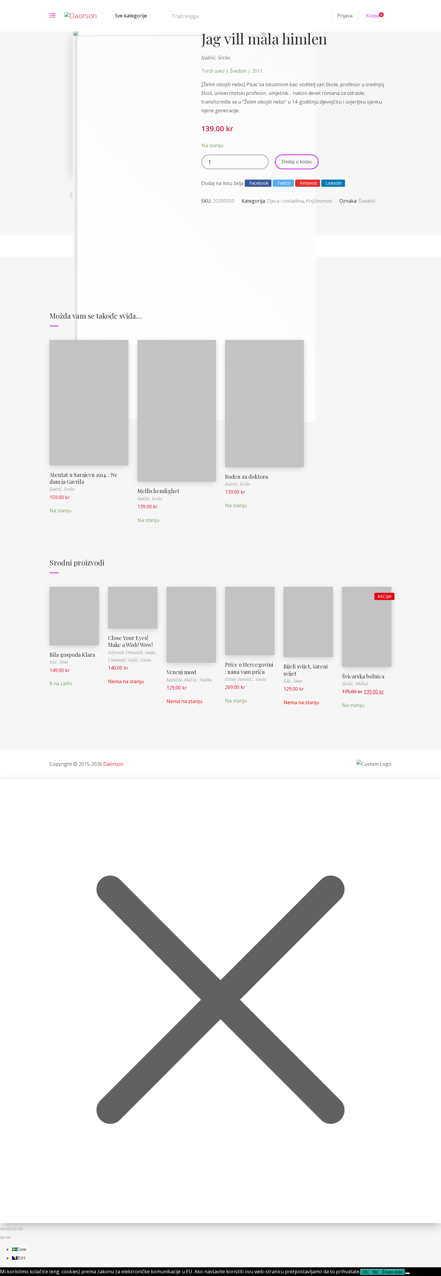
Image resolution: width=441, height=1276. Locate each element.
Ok (365, 1272)
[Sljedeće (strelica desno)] (8, 1237)
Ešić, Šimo (59, 662)
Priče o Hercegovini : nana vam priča (249, 668)
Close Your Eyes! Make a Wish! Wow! (130, 641)
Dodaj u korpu (297, 161)
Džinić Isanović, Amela (245, 679)
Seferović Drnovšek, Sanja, (132, 652)
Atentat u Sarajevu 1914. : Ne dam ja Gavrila (84, 478)
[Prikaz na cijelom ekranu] (8, 1229)
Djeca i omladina (285, 201)
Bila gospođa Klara (72, 654)
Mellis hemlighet (158, 491)
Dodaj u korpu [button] (89, 398)
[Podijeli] (14, 1229)
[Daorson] (80, 15)
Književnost (319, 201)
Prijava (344, 15)
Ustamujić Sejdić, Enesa (129, 660)
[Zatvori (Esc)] (20, 1229)
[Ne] (407, 1273)
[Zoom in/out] (2, 1229)
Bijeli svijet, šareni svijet (306, 670)
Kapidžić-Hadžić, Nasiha (189, 680)
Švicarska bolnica (363, 676)
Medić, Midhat (355, 683)
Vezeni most (181, 672)
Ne (375, 1272)
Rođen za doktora (246, 476)
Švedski (366, 201)
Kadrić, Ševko (215, 57)
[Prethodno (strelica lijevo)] (2, 1237)
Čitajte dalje (124, 603)
